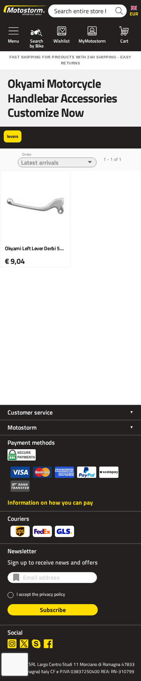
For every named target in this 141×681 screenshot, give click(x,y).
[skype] (36, 643)
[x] (24, 643)
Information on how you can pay (50, 502)
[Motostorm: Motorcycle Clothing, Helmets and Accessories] (25, 11)
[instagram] (12, 643)
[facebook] (48, 643)
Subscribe (53, 609)
